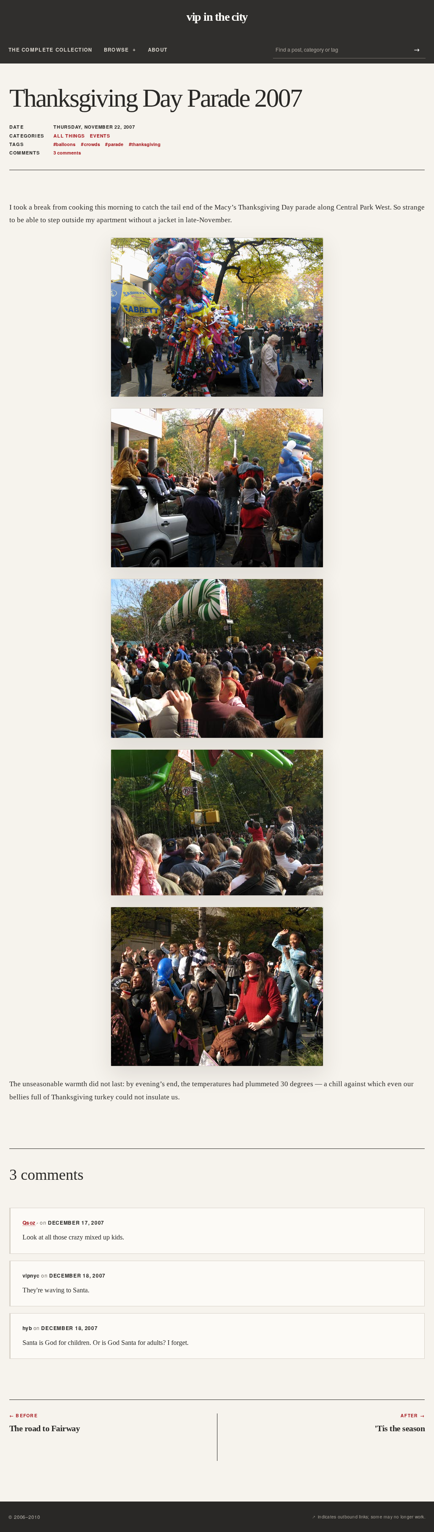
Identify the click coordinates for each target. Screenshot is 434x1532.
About (157, 49)
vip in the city (217, 17)
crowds (90, 144)
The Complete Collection (50, 49)
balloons (64, 144)
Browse (116, 49)
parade (114, 144)
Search (417, 49)
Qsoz (30, 1222)
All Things (69, 136)
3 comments (67, 152)
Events (100, 136)
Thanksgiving (145, 144)
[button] (217, 317)
